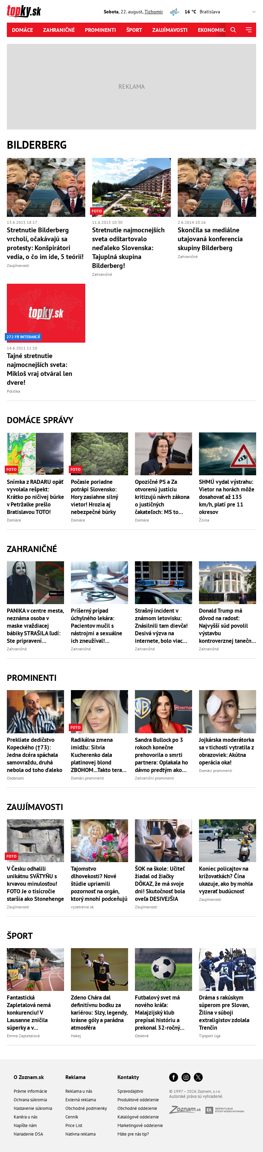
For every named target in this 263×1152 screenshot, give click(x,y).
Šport (134, 29)
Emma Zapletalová (23, 1035)
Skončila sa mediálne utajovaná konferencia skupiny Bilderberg (210, 238)
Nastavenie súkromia (33, 1108)
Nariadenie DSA (28, 1134)
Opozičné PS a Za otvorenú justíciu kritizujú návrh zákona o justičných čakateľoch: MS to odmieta (162, 497)
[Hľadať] (233, 30)
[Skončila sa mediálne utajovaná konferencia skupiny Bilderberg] (217, 187)
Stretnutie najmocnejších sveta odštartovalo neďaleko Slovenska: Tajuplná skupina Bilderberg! (128, 247)
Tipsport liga (210, 1035)
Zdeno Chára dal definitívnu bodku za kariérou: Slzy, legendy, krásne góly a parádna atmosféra (99, 1012)
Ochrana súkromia (30, 1100)
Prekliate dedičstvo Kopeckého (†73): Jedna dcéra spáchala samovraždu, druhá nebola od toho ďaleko (34, 755)
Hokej (76, 1035)
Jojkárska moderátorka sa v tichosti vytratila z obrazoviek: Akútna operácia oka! (226, 751)
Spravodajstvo (130, 1091)
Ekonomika (213, 29)
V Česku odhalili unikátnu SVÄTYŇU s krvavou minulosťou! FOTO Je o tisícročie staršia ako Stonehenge (35, 884)
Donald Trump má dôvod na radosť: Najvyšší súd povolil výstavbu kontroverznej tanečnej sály (227, 626)
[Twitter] (198, 1077)
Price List (73, 1125)
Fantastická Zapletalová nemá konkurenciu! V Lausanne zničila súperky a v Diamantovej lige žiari (34, 1012)
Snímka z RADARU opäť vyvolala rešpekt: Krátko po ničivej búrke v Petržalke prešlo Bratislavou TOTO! (35, 497)
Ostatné (142, 1035)
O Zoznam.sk (29, 1077)
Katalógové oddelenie (138, 1117)
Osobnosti (15, 778)
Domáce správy (40, 420)
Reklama (75, 1077)
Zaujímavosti (170, 29)
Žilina (204, 520)
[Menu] (248, 30)
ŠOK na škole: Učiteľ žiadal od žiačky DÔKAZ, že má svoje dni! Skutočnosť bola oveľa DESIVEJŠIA (160, 884)
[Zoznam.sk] (187, 1112)
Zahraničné (59, 29)
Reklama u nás (78, 1091)
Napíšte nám (25, 1125)
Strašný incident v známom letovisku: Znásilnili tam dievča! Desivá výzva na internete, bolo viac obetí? (161, 626)
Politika (13, 391)
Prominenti (100, 29)
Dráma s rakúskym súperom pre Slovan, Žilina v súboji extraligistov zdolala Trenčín (224, 1012)
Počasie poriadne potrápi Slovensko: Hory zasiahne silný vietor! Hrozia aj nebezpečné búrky (94, 497)
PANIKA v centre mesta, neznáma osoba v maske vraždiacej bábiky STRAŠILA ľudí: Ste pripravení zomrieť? (35, 626)
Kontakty (128, 1077)
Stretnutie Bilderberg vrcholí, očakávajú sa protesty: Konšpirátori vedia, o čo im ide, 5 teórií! (45, 243)
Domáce (22, 29)
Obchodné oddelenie (137, 1108)
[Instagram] (185, 1077)
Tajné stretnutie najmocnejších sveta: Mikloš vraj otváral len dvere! (39, 369)
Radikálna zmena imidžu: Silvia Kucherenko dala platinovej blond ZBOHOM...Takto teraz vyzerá (97, 755)
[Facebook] (173, 1077)
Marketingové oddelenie (140, 1125)
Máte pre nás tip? (133, 1134)
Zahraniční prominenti (154, 778)
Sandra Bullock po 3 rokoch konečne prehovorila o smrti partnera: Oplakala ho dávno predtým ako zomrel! (161, 755)
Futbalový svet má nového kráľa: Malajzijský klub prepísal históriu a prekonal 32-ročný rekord (157, 1012)
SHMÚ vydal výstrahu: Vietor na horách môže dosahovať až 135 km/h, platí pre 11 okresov (226, 497)
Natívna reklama (80, 1134)
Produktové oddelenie (138, 1100)
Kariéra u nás (25, 1117)
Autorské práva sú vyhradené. (196, 1096)
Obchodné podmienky (86, 1108)
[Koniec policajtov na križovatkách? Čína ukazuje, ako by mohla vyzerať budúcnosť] (227, 840)
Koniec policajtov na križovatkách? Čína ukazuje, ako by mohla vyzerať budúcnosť (226, 880)
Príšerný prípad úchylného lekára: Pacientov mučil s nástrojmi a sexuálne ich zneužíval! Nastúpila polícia (96, 626)
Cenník (71, 1117)
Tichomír (154, 12)
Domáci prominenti (87, 778)
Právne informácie (30, 1091)
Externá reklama (80, 1100)
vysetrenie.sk (82, 906)
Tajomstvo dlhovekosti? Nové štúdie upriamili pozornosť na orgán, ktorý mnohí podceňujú (99, 884)
